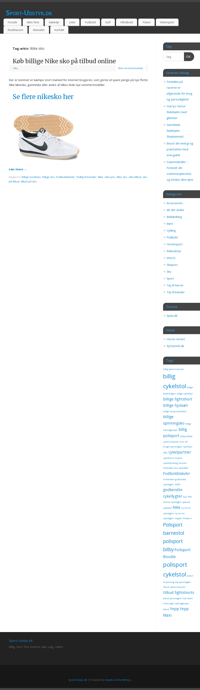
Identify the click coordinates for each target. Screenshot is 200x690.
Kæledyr (54, 22)
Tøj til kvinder (176, 292)
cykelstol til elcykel (172, 458)
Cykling (171, 230)
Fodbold (90, 22)
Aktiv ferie (33, 22)
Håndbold (126, 22)
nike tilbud (135, 177)
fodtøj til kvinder (86, 177)
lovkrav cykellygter (172, 502)
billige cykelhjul (185, 393)
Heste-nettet (176, 339)
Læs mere (18, 169)
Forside (12, 22)
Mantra (109, 680)
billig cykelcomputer (173, 369)
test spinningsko (183, 582)
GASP (177, 484)
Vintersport (167, 22)
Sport (170, 278)
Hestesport (175, 244)
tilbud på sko (29, 181)
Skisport (172, 265)
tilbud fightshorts (178, 592)
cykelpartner (180, 452)
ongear (178, 518)
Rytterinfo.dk (175, 346)
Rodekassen (15, 30)
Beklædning (174, 217)
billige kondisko (31, 177)
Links (72, 22)
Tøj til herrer (175, 285)
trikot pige (168, 603)
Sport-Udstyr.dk (29, 12)
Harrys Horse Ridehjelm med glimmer (177, 112)
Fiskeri (147, 22)
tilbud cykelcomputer (174, 587)
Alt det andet (175, 210)
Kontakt (59, 30)
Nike (100, 177)
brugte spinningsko (172, 446)
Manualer (39, 30)
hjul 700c (187, 496)
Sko (15, 68)
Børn (170, 223)
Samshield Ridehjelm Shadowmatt (175, 130)
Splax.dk (172, 315)
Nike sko (122, 177)
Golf (108, 22)
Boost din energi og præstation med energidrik (180, 149)
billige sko (48, 177)
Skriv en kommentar (130, 68)
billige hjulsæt (175, 405)
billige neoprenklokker (175, 411)
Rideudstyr (174, 251)
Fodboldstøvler (65, 177)
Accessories (175, 203)
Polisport (187, 518)
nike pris (110, 177)
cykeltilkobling (170, 463)
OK (187, 56)
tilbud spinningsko (172, 598)
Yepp (174, 608)
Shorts (171, 258)
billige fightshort (177, 399)
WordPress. (125, 680)
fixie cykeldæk (181, 468)
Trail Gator (187, 598)
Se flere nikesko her (43, 97)
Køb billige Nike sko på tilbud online (64, 61)
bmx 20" (184, 441)
